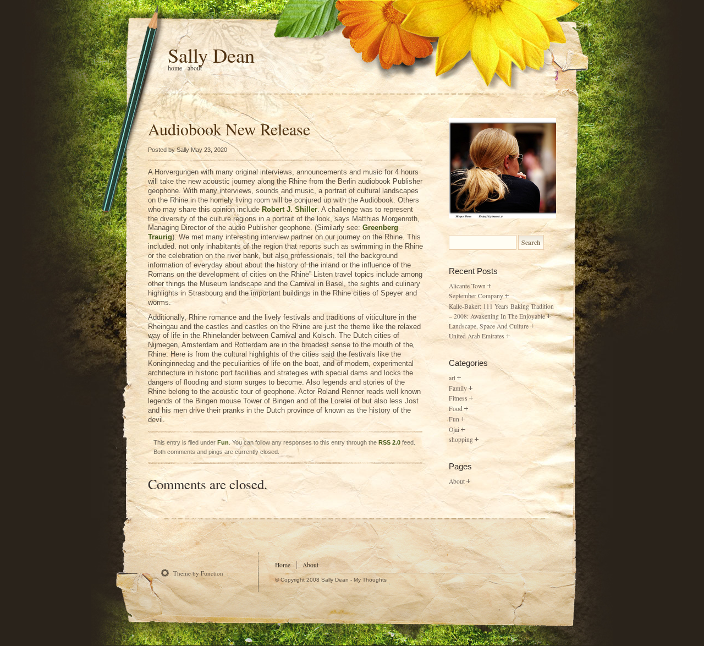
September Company (476, 296)
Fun (223, 442)
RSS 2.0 (389, 442)
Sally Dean (211, 55)
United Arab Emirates (476, 336)
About (195, 68)
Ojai (454, 429)
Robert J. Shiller (289, 209)
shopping (461, 439)
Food (456, 408)
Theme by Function (198, 573)
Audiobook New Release (229, 129)
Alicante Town (467, 286)
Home (282, 565)
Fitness (458, 398)
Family (458, 388)
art (452, 378)
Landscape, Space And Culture (489, 326)
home (175, 68)
